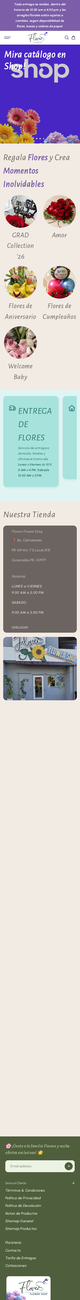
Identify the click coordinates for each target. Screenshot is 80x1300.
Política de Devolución (23, 1205)
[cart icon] (73, 37)
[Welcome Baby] (20, 354)
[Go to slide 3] (43, 138)
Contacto (13, 1250)
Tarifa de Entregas (20, 1258)
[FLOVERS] (38, 37)
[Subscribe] (69, 1166)
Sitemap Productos (21, 1228)
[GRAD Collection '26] (20, 228)
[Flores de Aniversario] (20, 294)
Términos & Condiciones (25, 1190)
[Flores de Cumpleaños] (59, 294)
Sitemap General (19, 1221)
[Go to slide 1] (36, 138)
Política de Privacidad (23, 1198)
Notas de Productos (21, 1213)
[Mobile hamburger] (8, 37)
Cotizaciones (15, 1265)
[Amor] (59, 228)
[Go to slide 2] (40, 138)
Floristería (13, 1242)
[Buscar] (66, 37)
